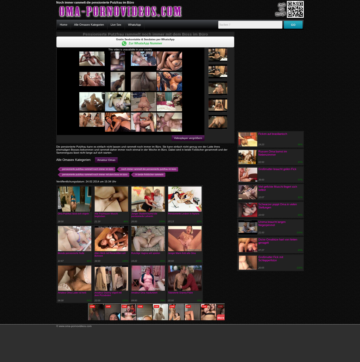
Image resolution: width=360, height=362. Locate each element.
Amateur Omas (106, 159)
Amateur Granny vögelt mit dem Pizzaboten (108, 294)
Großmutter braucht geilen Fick (277, 169)
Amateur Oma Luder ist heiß (72, 292)
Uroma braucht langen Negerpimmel (272, 223)
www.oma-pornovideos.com (75, 326)
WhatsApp (134, 24)
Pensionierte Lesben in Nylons (183, 213)
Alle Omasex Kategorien (89, 24)
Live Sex (116, 24)
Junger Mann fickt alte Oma (182, 253)
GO (293, 24)
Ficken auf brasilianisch (272, 133)
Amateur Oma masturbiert (144, 292)
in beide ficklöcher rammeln (149, 174)
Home (63, 24)
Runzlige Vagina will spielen (145, 253)
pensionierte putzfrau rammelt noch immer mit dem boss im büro (95, 174)
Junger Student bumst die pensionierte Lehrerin (144, 215)
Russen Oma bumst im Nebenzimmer (272, 153)
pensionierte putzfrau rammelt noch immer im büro (87, 169)
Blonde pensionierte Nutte (71, 253)
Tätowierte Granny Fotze (180, 292)
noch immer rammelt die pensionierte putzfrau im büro (148, 169)
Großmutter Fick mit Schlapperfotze (270, 258)
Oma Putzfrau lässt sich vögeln (73, 213)
